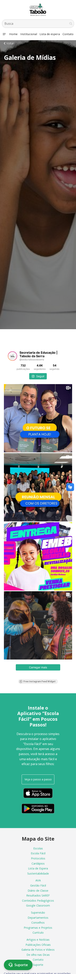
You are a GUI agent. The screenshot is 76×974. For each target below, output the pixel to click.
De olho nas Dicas (38, 955)
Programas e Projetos (38, 927)
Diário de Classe (38, 890)
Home (13, 34)
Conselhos (38, 922)
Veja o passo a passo (38, 779)
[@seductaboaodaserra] (12, 356)
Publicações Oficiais (38, 945)
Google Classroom (38, 905)
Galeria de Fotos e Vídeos (38, 949)
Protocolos (38, 858)
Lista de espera (50, 34)
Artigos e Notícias (38, 939)
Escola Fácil (38, 853)
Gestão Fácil (38, 885)
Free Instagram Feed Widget (39, 681)
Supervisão (38, 912)
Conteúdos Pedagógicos (38, 900)
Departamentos (38, 917)
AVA (38, 880)
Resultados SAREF (38, 895)
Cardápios (38, 863)
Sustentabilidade (38, 873)
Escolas (38, 848)
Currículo (38, 932)
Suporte (38, 965)
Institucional (28, 34)
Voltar (10, 43)
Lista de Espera (38, 868)
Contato (68, 34)
